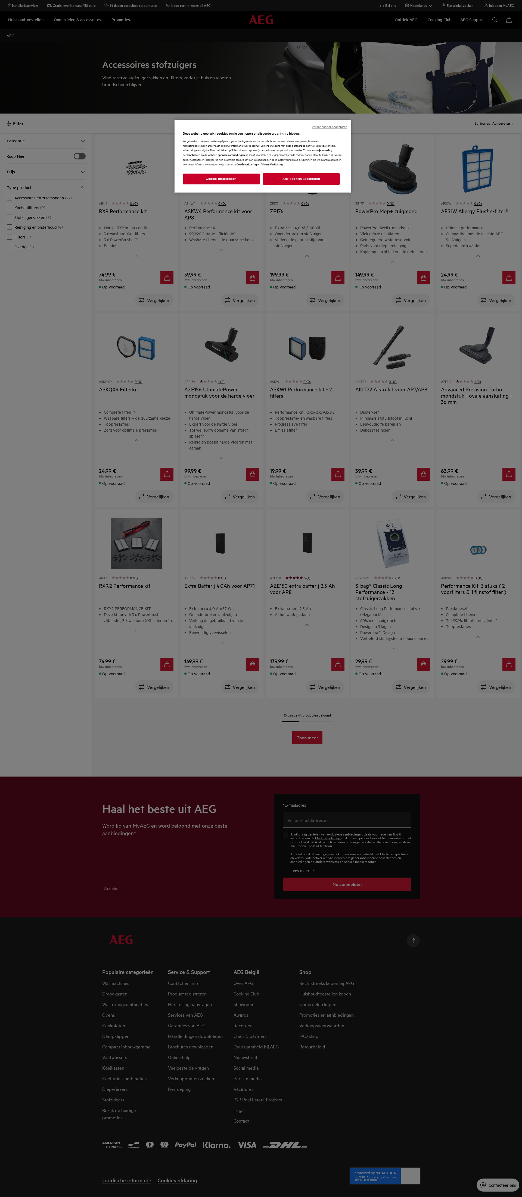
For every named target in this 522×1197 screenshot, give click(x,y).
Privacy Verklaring (272, 164)
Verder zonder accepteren (329, 126)
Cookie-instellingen (221, 178)
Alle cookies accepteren (301, 178)
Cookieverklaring (247, 164)
